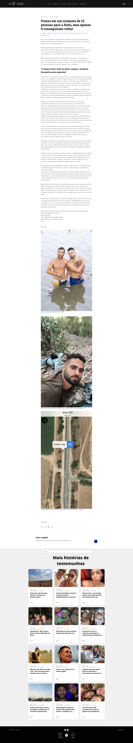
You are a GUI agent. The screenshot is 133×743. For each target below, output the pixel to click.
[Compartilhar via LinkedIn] (48, 526)
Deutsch (72, 735)
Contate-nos (121, 729)
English (72, 733)
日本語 (73, 737)
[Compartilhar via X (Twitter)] (45, 526)
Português (61, 737)
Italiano (60, 736)
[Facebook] (65, 730)
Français (60, 734)
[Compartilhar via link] (51, 526)
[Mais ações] (91, 17)
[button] (55, 3)
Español (60, 733)
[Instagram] (68, 730)
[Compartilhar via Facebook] (41, 526)
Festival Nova (44, 522)
